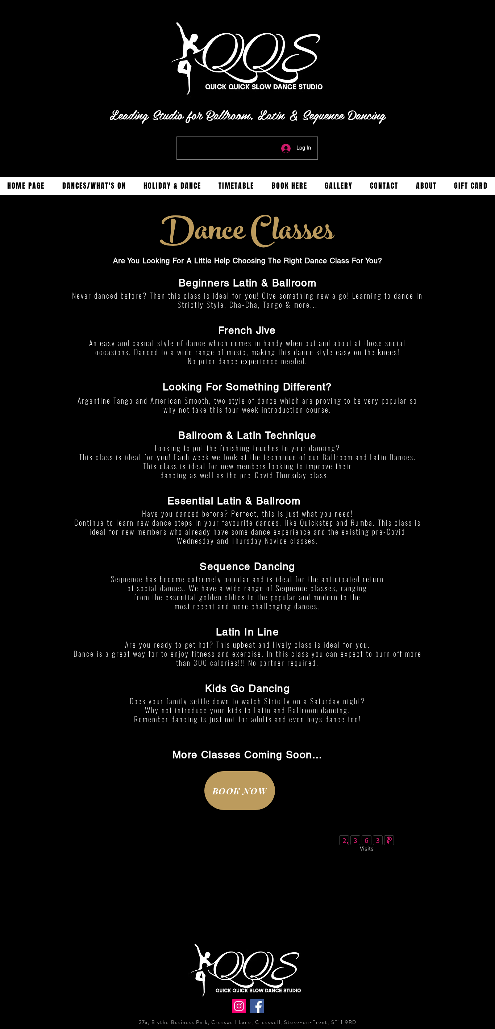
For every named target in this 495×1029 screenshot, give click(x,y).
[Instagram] (239, 1006)
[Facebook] (257, 1006)
